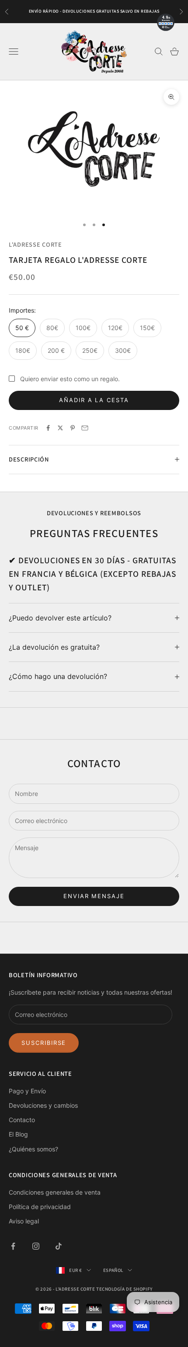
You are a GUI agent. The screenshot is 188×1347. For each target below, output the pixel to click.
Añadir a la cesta (94, 399)
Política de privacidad (40, 1206)
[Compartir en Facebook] (48, 427)
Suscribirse (43, 1042)
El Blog (18, 1134)
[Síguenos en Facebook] (13, 1246)
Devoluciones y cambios (43, 1105)
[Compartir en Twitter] (60, 427)
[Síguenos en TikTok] (58, 1246)
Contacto (22, 1119)
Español (113, 1270)
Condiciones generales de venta (55, 1192)
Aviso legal (24, 1221)
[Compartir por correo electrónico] (84, 427)
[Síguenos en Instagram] (35, 1246)
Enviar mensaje (94, 895)
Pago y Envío (27, 1091)
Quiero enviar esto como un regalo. (70, 378)
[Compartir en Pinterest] (72, 427)
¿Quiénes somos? (33, 1149)
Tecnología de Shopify (124, 1289)
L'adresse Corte (35, 244)
